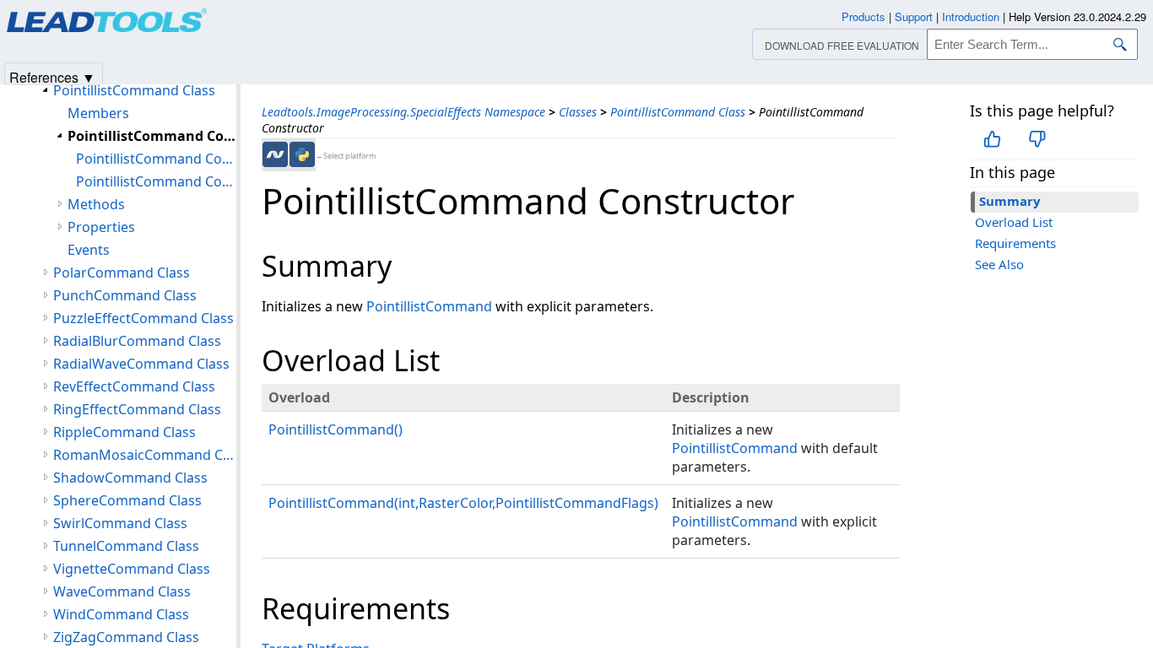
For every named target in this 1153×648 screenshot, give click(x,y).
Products (863, 16)
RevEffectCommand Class (134, 386)
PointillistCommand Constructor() (156, 158)
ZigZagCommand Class (126, 637)
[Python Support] (302, 154)
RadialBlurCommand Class (137, 341)
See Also (999, 264)
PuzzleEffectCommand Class (143, 318)
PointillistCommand (429, 306)
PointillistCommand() (335, 429)
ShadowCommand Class (130, 477)
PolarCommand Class (121, 272)
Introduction (970, 16)
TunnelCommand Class (126, 546)
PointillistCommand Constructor (152, 136)
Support (914, 16)
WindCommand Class (121, 614)
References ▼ (52, 76)
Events (89, 249)
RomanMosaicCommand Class (144, 455)
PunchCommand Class (125, 295)
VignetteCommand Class (131, 568)
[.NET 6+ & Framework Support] (275, 154)
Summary (1010, 200)
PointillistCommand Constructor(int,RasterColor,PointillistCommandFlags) (156, 181)
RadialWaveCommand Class (141, 363)
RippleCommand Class (124, 432)
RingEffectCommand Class (137, 409)
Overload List (1014, 221)
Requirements (1015, 243)
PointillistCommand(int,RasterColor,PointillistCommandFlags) (463, 503)
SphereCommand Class (127, 500)
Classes (578, 112)
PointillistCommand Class (677, 112)
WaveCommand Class (122, 591)
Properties (101, 227)
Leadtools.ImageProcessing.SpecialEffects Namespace (403, 112)
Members (98, 113)
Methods (96, 204)
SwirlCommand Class (120, 523)
